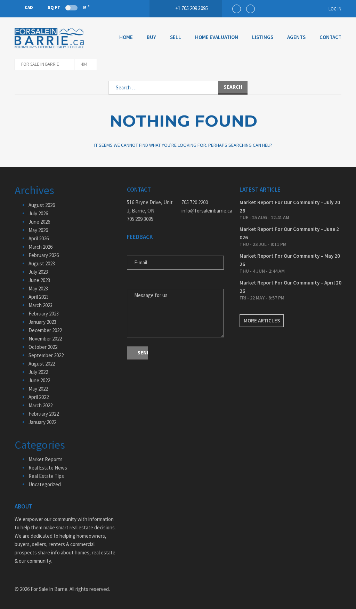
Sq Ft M (68, 7)
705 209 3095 (140, 219)
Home (126, 37)
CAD (29, 7)
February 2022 (44, 413)
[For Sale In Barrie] (49, 38)
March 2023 (40, 305)
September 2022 (46, 355)
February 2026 (44, 255)
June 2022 (39, 380)
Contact (330, 37)
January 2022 (42, 422)
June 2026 (39, 221)
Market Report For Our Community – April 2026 (290, 286)
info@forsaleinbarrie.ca (205, 210)
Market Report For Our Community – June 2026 (289, 233)
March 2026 (40, 246)
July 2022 (38, 372)
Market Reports (46, 459)
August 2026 (42, 205)
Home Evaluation (216, 37)
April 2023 (39, 297)
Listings (262, 37)
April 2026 (39, 238)
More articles (262, 320)
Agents (296, 37)
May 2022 (38, 388)
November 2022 (45, 338)
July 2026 (38, 213)
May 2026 (38, 230)
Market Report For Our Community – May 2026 (290, 260)
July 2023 (38, 272)
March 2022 (40, 405)
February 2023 (44, 313)
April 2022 (39, 397)
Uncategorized (45, 484)
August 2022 (42, 363)
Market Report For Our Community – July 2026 (290, 206)
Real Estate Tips (46, 476)
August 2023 (42, 263)
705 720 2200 (194, 202)
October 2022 (43, 347)
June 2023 (39, 280)
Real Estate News (48, 467)
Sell (175, 37)
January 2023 (42, 322)
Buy (151, 37)
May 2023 (38, 288)
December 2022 (45, 330)
